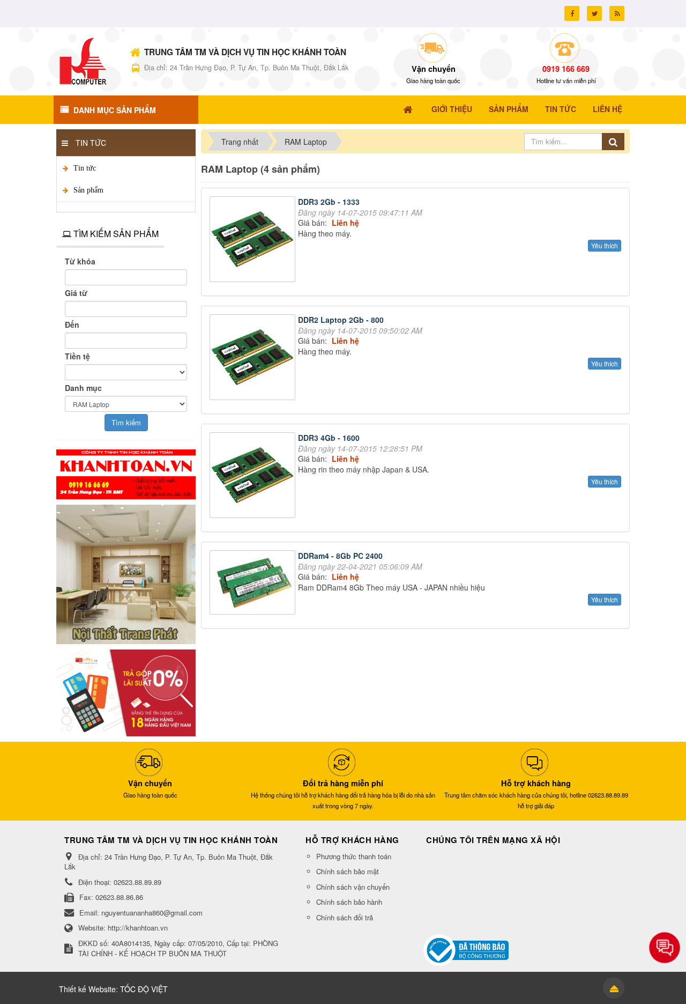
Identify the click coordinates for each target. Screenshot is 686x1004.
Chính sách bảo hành (349, 902)
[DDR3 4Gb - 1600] (254, 476)
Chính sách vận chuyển (353, 887)
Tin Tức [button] (560, 109)
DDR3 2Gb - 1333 (329, 201)
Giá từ (76, 292)
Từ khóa (80, 261)
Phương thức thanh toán (353, 856)
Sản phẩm (88, 190)
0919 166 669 (566, 68)
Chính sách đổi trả (344, 917)
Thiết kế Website (87, 989)
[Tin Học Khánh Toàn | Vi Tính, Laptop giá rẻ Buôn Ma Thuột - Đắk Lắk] (83, 60)
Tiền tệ (77, 356)
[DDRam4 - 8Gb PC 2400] (254, 583)
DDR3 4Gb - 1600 (329, 437)
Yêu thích (604, 245)
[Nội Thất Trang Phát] (126, 573)
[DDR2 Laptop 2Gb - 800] (254, 358)
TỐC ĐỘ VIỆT (144, 989)
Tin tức (84, 168)
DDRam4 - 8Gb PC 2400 (340, 555)
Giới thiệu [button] (451, 109)
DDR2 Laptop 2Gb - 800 (341, 319)
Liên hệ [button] (607, 109)
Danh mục (83, 387)
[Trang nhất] (409, 108)
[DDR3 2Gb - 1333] (254, 240)
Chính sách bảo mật (347, 871)
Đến (72, 324)
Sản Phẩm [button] (508, 109)
